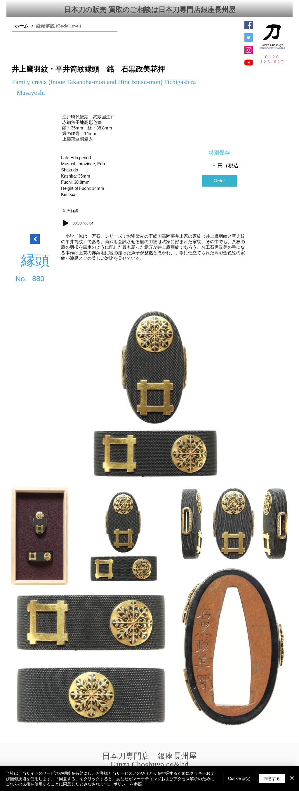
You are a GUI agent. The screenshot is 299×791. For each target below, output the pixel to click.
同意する (272, 778)
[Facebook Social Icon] (248, 25)
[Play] (66, 223)
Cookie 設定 (239, 778)
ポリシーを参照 (127, 784)
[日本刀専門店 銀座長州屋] (248, 37)
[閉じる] (291, 778)
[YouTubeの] (248, 62)
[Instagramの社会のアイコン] (248, 50)
